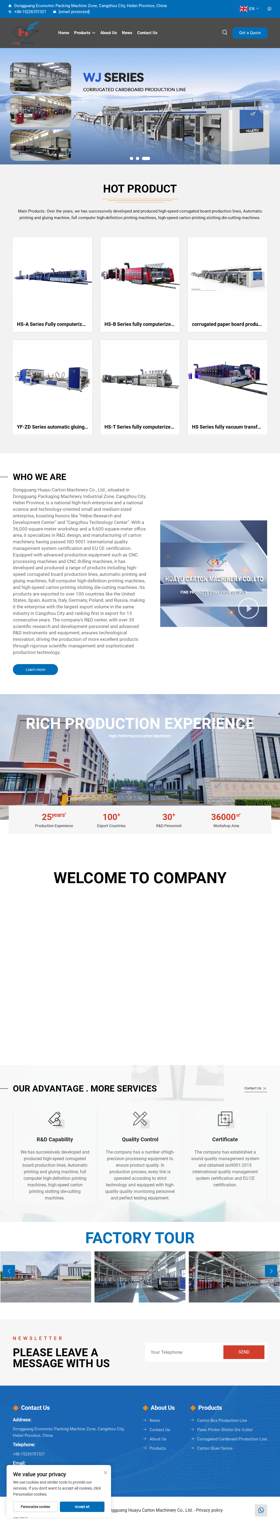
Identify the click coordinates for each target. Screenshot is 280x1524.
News (127, 32)
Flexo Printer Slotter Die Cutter (225, 1429)
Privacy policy (209, 1510)
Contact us (147, 32)
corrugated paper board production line (235, 324)
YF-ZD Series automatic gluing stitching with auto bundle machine (89, 427)
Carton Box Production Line (222, 1420)
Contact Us (253, 1088)
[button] (131, 158)
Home (63, 32)
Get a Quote (250, 32)
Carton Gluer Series (215, 1448)
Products (82, 32)
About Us (108, 32)
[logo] (30, 33)
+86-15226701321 (29, 11)
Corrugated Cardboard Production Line (232, 1439)
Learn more (35, 669)
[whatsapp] (269, 9)
